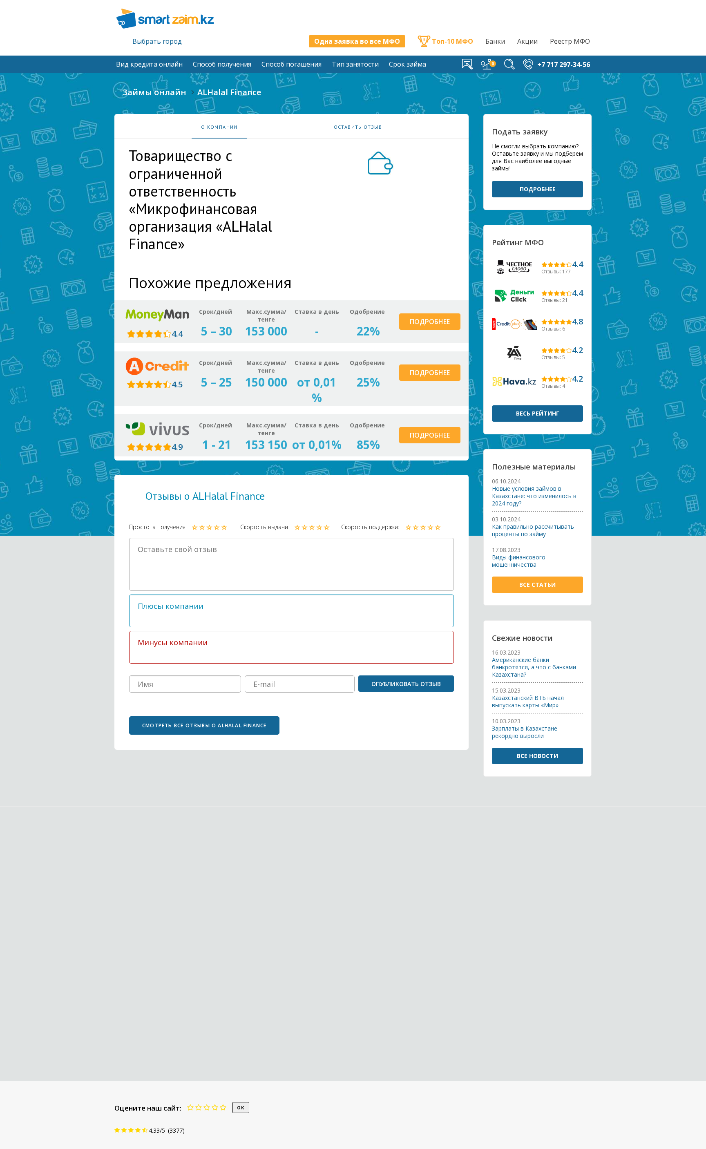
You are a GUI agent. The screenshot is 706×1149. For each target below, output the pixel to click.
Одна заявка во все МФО (357, 41)
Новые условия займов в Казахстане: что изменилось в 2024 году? (534, 496)
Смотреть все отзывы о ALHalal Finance (204, 725)
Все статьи (537, 584)
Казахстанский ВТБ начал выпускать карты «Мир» (528, 701)
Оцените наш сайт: (147, 1108)
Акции (527, 41)
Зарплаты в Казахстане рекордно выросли (524, 732)
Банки (495, 41)
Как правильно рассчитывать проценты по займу (533, 530)
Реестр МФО (570, 41)
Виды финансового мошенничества (518, 561)
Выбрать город (157, 41)
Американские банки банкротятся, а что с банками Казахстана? (534, 667)
